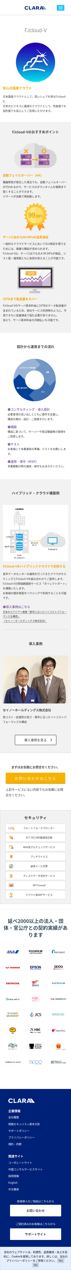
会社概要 (13, 1117)
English (13, 1182)
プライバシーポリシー (21, 1137)
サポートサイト (35, 1234)
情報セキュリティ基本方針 (24, 1124)
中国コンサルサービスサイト (25, 1169)
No (35, 1265)
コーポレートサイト (20, 1162)
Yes (61, 1260)
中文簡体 (13, 1189)
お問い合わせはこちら (35, 778)
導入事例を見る (35, 740)
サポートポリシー (19, 1131)
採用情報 (13, 1176)
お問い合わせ (36, 1210)
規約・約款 (15, 1144)
